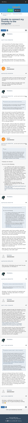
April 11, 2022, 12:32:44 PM (7, 305)
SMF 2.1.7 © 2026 (9, 418)
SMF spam (8, 409)
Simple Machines (17, 418)
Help (6, 420)
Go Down (3, 30)
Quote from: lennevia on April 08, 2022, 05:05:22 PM (13, 283)
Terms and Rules (12, 420)
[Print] (26, 30)
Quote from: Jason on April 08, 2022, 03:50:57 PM (13, 207)
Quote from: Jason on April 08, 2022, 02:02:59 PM (13, 101)
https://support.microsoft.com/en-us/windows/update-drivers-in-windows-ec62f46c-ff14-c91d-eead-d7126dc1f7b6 (12, 324)
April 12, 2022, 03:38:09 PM (7, 396)
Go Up (3, 407)
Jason (8, 67)
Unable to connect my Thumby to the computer (12, 21)
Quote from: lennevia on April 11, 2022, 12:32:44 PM (13, 350)
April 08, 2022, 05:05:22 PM (7, 261)
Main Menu (4, 1)
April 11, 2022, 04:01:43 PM (7, 345)
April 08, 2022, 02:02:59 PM (7, 73)
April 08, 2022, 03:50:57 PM (7, 143)
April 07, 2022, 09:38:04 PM (7, 40)
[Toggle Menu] (25, 2)
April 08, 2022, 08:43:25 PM (7, 279)
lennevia (9, 255)
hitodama (9, 34)
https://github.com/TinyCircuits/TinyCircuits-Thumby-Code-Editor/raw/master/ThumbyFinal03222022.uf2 (15, 188)
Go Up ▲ (20, 420)
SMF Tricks (15, 417)
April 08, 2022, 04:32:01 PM (7, 202)
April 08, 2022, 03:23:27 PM (7, 96)
